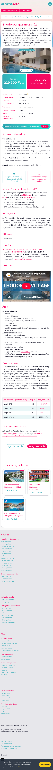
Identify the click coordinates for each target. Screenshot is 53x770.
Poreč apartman (6, 544)
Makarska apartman (8, 561)
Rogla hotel (5, 695)
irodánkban (25, 352)
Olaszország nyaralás (9, 574)
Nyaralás (14, 17)
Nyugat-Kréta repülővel (23, 259)
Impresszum (5, 751)
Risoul (3, 711)
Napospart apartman (8, 599)
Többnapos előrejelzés (26, 50)
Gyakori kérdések (6, 744)
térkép (24, 126)
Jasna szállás (5, 659)
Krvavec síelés (5, 698)
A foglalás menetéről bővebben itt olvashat (19, 436)
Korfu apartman (6, 618)
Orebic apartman (6, 542)
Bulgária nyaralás (7, 597)
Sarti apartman (6, 608)
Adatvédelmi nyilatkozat (9, 748)
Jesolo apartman (6, 576)
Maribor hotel (5, 693)
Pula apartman (6, 556)
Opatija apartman (7, 570)
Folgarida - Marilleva (8, 668)
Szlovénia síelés (7, 691)
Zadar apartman (6, 565)
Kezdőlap (5, 17)
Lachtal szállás (6, 641)
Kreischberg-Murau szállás (10, 650)
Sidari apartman (6, 620)
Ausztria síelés (6, 638)
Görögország (24, 17)
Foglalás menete (6, 741)
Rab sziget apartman (8, 546)
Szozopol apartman (7, 602)
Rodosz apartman (7, 610)
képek (16, 126)
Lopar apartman (6, 549)
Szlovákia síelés (7, 654)
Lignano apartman (7, 581)
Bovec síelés (5, 700)
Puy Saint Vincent (7, 709)
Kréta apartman (6, 613)
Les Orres (4, 706)
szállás (8, 126)
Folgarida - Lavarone (8, 665)
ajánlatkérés (38, 81)
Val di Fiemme (6, 675)
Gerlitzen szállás (6, 648)
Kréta (32, 17)
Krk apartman (6, 551)
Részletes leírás (24, 767)
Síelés (3, 634)
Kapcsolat (4, 739)
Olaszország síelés (8, 663)
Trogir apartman (6, 568)
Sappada (4, 670)
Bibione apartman (7, 579)
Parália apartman (7, 615)
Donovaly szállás (6, 657)
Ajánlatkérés (15, 446)
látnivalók (34, 126)
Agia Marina (41, 17)
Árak (45, 126)
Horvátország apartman (10, 539)
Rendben (45, 764)
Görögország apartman (10, 606)
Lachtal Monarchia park (9, 643)
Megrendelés (37, 446)
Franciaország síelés (9, 704)
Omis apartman (6, 563)
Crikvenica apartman (8, 558)
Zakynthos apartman (8, 622)
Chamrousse (5, 714)
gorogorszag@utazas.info (12, 433)
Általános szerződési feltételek (11, 746)
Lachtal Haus (5, 646)
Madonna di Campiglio (8, 672)
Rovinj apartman (6, 553)
